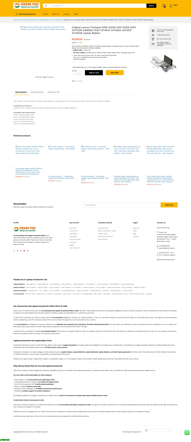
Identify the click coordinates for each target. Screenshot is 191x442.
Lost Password (75, 248)
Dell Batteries (66, 284)
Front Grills (76, 294)
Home (45, 14)
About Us (55, 14)
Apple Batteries (43, 284)
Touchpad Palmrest (68, 290)
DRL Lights (97, 294)
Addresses (73, 236)
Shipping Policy (103, 228)
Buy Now (115, 73)
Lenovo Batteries (102, 284)
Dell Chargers (66, 287)
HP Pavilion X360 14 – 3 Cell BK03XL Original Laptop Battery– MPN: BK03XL (61, 177)
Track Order (74, 231)
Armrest (50, 294)
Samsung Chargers (113, 287)
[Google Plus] (21, 251)
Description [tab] (21, 92)
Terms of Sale (102, 239)
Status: (74, 42)
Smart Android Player (137, 294)
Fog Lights (106, 294)
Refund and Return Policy (107, 231)
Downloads (73, 233)
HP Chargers (77, 287)
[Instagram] (28, 251)
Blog (75, 14)
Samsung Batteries (127, 284)
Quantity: (74, 70)
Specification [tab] (37, 92)
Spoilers (149, 294)
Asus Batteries (55, 284)
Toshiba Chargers (140, 287)
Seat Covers (41, 294)
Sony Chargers (127, 287)
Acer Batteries (31, 284)
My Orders (73, 228)
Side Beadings (87, 294)
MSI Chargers (100, 287)
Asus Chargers (54, 287)
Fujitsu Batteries (78, 284)
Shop (135, 231)
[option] (29, 163)
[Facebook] (14, 251)
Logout (72, 245)
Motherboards (116, 290)
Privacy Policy (102, 233)
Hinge (45, 290)
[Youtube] (24, 251)
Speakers (106, 290)
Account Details (75, 239)
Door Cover (67, 294)
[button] (27, 165)
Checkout (73, 242)
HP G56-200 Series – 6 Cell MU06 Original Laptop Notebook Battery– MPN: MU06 (95, 178)
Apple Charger (43, 287)
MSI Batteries (114, 284)
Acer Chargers (31, 287)
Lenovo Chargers (88, 287)
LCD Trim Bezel (54, 290)
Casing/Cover (32, 290)
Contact (66, 14)
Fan (40, 290)
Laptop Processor (83, 290)
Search (151, 5)
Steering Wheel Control (120, 294)
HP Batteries (90, 284)
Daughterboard (96, 290)
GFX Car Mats (30, 294)
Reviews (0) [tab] (53, 92)
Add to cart (94, 73)
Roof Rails (58, 294)
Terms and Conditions (105, 236)
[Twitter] (17, 251)
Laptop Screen (128, 290)
